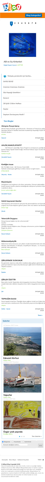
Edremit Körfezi (11, 358)
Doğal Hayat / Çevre (10, 65)
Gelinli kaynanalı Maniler (11, 201)
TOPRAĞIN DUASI (8, 299)
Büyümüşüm (6, 182)
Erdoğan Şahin (8, 434)
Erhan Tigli (4, 207)
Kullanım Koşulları (23, 460)
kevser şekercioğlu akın (8, 190)
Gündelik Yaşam (6, 157)
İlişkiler (4, 272)
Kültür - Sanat (6, 309)
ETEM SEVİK (5, 171)
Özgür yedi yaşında (12, 431)
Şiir (2, 291)
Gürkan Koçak (5, 153)
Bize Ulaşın (12, 460)
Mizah (3, 211)
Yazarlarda (17, 442)
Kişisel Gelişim (6, 234)
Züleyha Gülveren (7, 230)
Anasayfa (5, 460)
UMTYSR (20, 65)
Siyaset (4, 138)
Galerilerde (28, 442)
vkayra (3, 269)
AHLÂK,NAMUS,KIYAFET (11, 145)
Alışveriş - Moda (7, 174)
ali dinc (3, 134)
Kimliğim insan (7, 164)
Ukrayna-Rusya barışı (10, 126)
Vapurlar (7, 395)
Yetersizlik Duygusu (9, 218)
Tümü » (40, 315)
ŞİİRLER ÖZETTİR (8, 279)
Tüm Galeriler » (37, 436)
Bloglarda (7, 442)
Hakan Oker (7, 360)
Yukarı (40, 459)
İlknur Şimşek (5, 249)
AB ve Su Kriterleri (13, 61)
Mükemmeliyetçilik (8, 241)
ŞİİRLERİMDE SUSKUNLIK (11, 260)
